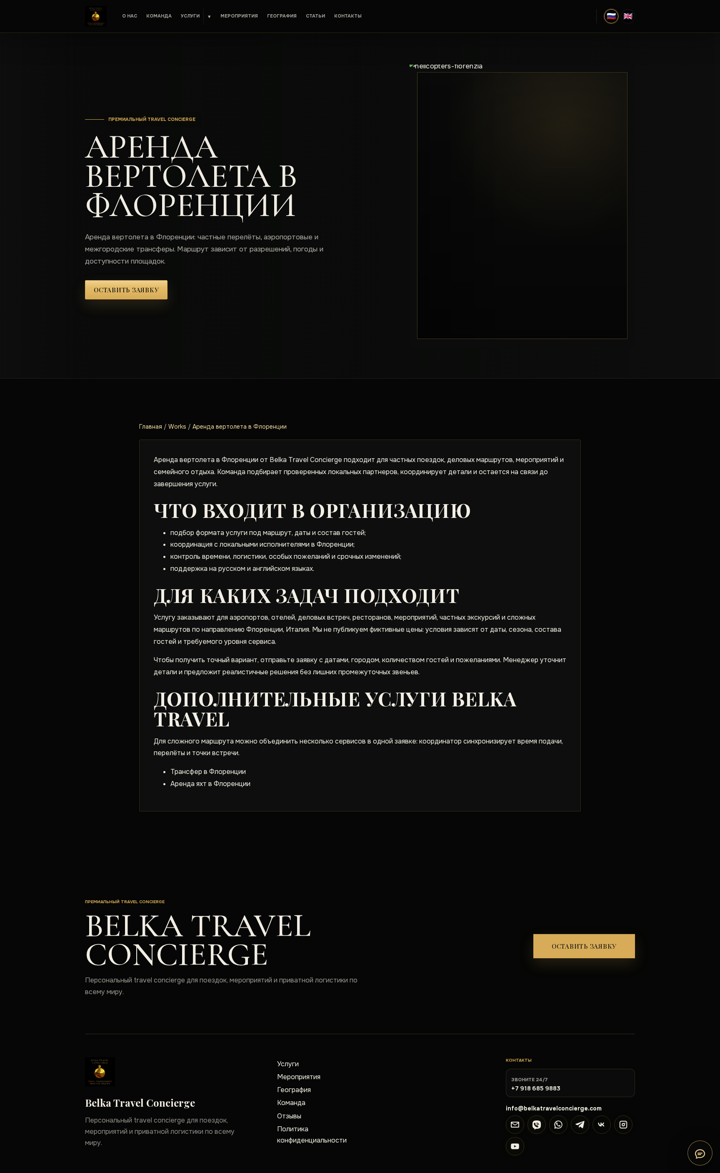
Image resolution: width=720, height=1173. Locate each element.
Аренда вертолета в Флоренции (239, 426)
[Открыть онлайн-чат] (700, 1152)
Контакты (348, 16)
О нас (129, 16)
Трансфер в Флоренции (208, 771)
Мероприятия (239, 16)
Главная (150, 426)
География (282, 16)
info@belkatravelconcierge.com (554, 1108)
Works (177, 426)
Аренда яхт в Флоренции (210, 783)
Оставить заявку (126, 290)
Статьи (315, 16)
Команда (159, 16)
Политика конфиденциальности (312, 1135)
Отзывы (289, 1116)
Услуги (190, 16)
